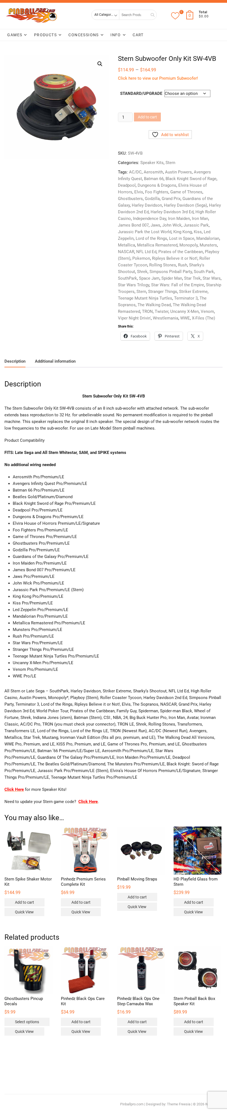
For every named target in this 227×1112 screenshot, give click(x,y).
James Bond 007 (133, 225)
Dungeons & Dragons (157, 185)
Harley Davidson (147, 205)
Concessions (83, 35)
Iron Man (200, 218)
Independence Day (149, 218)
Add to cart (147, 117)
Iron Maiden (179, 218)
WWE (185, 318)
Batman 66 (154, 178)
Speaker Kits (152, 162)
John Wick (172, 225)
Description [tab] (14, 361)
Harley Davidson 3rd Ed (172, 211)
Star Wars (212, 278)
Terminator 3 (186, 298)
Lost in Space (181, 238)
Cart (138, 35)
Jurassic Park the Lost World (144, 231)
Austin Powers (178, 172)
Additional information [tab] (55, 361)
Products (45, 35)
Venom (207, 311)
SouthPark (127, 278)
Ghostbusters (130, 198)
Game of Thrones (186, 191)
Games (14, 35)
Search (150, 15)
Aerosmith (153, 172)
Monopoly (188, 245)
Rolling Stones (162, 265)
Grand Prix (171, 198)
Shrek (142, 271)
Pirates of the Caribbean (180, 251)
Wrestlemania (165, 318)
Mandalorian (207, 238)
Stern (170, 162)
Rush (182, 265)
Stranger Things (162, 291)
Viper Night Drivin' (134, 318)
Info (115, 35)
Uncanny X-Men (184, 311)
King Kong (182, 231)
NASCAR (126, 251)
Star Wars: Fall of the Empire (177, 284)
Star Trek (192, 278)
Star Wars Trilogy (133, 284)
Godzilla (152, 198)
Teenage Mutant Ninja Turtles (145, 298)
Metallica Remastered (157, 245)
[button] (100, 64)
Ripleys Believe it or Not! (174, 258)
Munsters (208, 245)
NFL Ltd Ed (146, 251)
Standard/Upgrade (141, 93)
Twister (161, 311)
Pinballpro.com (131, 1104)
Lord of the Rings (151, 238)
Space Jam (149, 278)
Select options (27, 1022)
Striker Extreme (193, 291)
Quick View (24, 912)
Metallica (126, 245)
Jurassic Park (196, 225)
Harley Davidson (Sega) (185, 205)
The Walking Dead (154, 304)
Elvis (138, 191)
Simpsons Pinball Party (170, 271)
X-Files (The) (203, 318)
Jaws (155, 225)
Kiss (198, 231)
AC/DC (135, 172)
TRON (147, 311)
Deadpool (127, 185)
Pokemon (141, 258)
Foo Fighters (156, 191)
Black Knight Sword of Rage (191, 178)
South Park (204, 271)
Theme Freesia (178, 1104)
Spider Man (171, 278)
